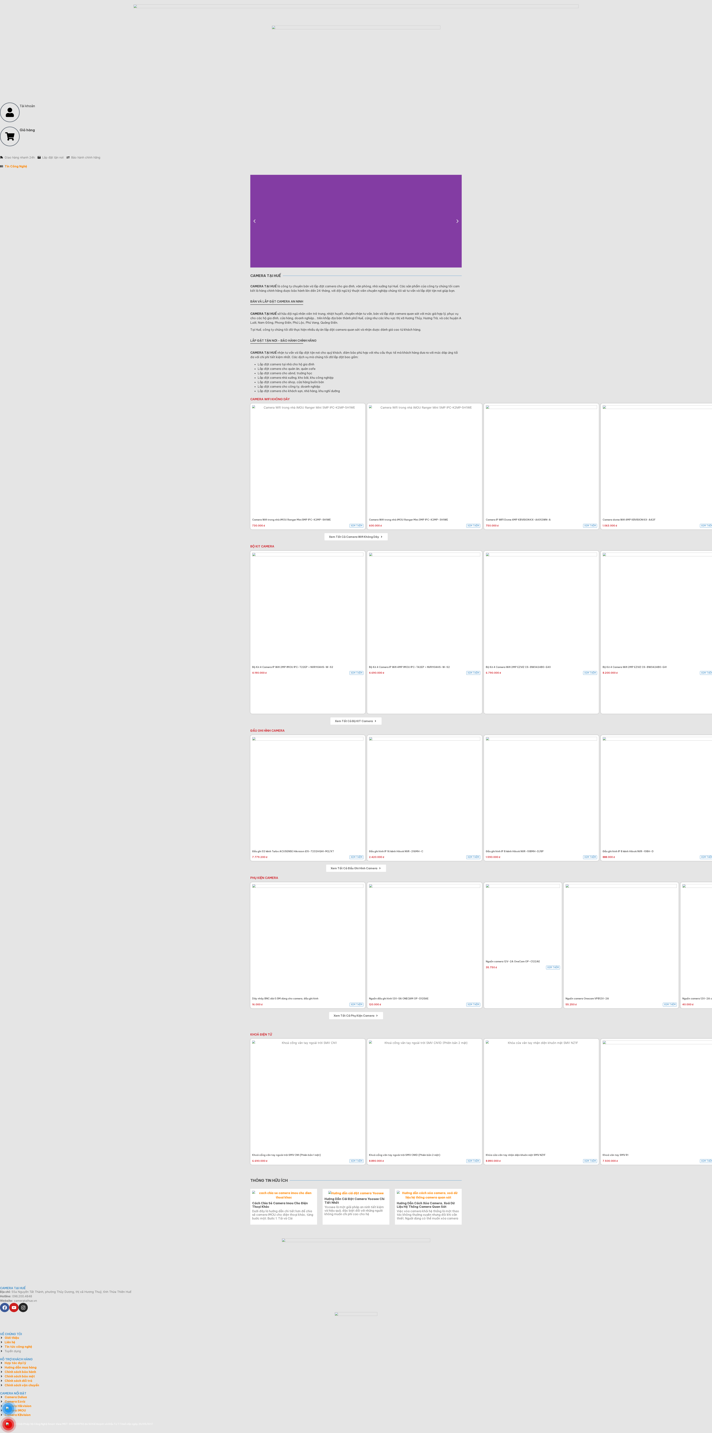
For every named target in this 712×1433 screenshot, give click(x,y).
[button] (254, 221)
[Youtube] (14, 1307)
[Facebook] (4, 1307)
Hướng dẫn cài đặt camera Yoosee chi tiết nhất (354, 1200)
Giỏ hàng (27, 130)
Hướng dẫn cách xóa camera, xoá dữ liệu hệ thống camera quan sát (426, 1205)
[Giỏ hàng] (10, 136)
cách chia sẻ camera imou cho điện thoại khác (280, 1205)
